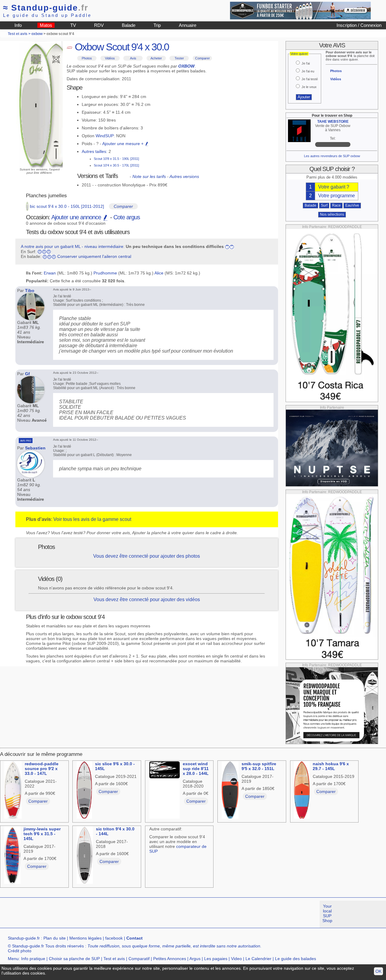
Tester (179, 58)
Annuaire (187, 25)
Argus (195, 958)
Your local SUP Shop (327, 913)
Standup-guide (45, 7)
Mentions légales (85, 938)
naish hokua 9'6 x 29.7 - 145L (331, 766)
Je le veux (309, 87)
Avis (133, 58)
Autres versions (184, 176)
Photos (87, 58)
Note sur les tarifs (149, 176)
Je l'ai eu (308, 71)
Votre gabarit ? (333, 186)
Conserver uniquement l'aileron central (94, 256)
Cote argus (126, 217)
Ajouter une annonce (77, 217)
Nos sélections (332, 214)
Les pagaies (215, 958)
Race (336, 205)
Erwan (50, 273)
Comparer (202, 58)
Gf (27, 373)
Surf (324, 205)
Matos (46, 25)
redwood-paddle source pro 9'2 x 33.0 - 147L (42, 768)
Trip (157, 25)
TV (73, 25)
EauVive (352, 205)
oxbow (37, 34)
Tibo (29, 290)
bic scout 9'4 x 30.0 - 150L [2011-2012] (67, 206)
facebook (114, 938)
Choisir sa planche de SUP (74, 958)
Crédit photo (19, 950)
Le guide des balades (295, 958)
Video (236, 958)
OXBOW (186, 66)
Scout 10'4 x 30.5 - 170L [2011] (116, 165)
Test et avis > (19, 34)
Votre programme (336, 195)
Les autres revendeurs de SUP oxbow (332, 156)
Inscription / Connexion (359, 25)
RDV (99, 25)
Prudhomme (105, 273)
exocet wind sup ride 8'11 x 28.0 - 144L (196, 768)
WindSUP (105, 135)
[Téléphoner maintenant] (332, 144)
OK (378, 971)
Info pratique (33, 958)
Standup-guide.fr (24, 938)
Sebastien (35, 448)
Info (18, 25)
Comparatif (139, 958)
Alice (158, 273)
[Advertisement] (110, 914)
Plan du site (54, 938)
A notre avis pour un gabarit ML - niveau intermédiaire (72, 246)
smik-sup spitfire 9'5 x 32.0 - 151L (259, 766)
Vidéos (110, 58)
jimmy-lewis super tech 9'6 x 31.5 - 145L (42, 833)
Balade (128, 25)
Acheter (156, 58)
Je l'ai (306, 63)
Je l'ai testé (310, 79)
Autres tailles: (94, 151)
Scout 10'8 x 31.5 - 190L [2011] (116, 158)
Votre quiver (299, 54)
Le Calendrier (258, 958)
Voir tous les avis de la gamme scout (92, 519)
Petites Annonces (169, 958)
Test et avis (114, 958)
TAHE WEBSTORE (333, 121)
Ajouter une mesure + (123, 143)
